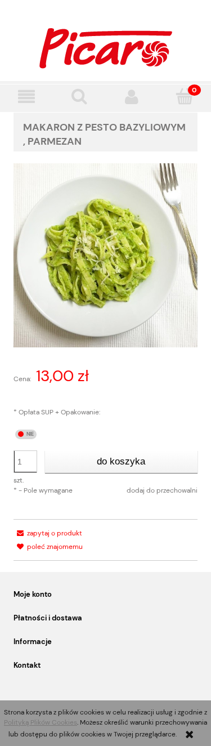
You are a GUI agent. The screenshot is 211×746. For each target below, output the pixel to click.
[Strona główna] (105, 47)
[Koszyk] (184, 96)
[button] (26, 96)
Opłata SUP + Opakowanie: (57, 412)
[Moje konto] (132, 96)
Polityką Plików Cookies (40, 722)
